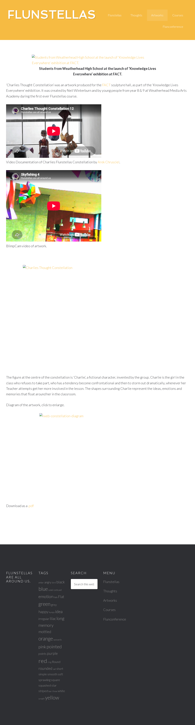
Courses (109, 610)
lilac (53, 618)
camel (50, 590)
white (61, 691)
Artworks (110, 600)
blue (43, 589)
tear (50, 691)
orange (45, 639)
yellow (52, 698)
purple (52, 653)
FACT (106, 85)
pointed (54, 646)
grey (54, 604)
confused (58, 590)
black (60, 582)
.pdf (31, 506)
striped (43, 691)
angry (47, 582)
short (59, 668)
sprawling (44, 680)
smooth (52, 674)
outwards (58, 639)
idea (58, 611)
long (60, 618)
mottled (44, 631)
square (55, 680)
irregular (43, 619)
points (42, 653)
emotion (45, 596)
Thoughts (110, 591)
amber (41, 582)
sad (54, 669)
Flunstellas (52, 14)
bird (54, 582)
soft (60, 674)
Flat (61, 596)
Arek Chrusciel (108, 162)
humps (52, 612)
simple (42, 674)
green (44, 604)
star (54, 685)
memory (46, 625)
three (54, 691)
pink (42, 646)
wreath (41, 698)
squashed (44, 685)
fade (56, 597)
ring (49, 662)
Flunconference (114, 619)
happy (43, 611)
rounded (45, 668)
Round (56, 662)
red (42, 660)
